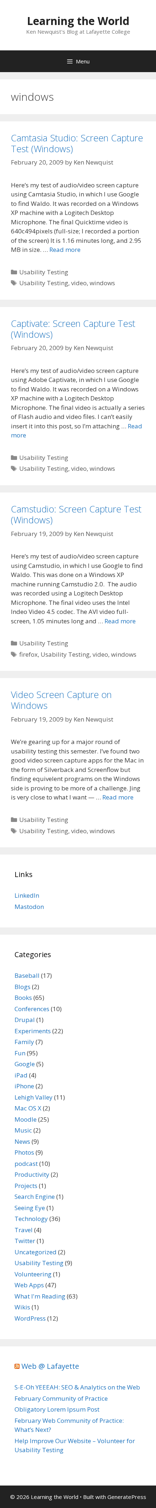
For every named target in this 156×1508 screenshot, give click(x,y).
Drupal (25, 1019)
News (22, 1141)
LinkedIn (27, 895)
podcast (26, 1163)
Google (25, 1064)
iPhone (24, 1086)
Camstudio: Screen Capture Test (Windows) (76, 514)
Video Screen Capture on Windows (61, 699)
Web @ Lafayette (50, 1366)
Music (23, 1130)
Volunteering (33, 1274)
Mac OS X (28, 1108)
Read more (65, 249)
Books (23, 997)
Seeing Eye (30, 1208)
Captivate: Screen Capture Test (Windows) (73, 328)
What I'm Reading (40, 1296)
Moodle (26, 1119)
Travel (24, 1230)
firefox (28, 654)
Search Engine (35, 1196)
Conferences (32, 1009)
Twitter (25, 1241)
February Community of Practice (61, 1398)
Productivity (32, 1174)
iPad (21, 1075)
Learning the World (78, 20)
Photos (24, 1152)
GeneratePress (126, 1496)
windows (102, 283)
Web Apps (29, 1285)
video (79, 283)
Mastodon (29, 906)
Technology (31, 1218)
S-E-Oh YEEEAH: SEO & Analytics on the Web (77, 1387)
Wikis (22, 1307)
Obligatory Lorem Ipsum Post (57, 1409)
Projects (26, 1185)
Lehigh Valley (34, 1097)
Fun (20, 1053)
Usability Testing (43, 272)
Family (24, 1042)
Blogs (22, 987)
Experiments (33, 1031)
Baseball (27, 975)
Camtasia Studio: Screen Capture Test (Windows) (77, 143)
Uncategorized (36, 1252)
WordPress (30, 1318)
